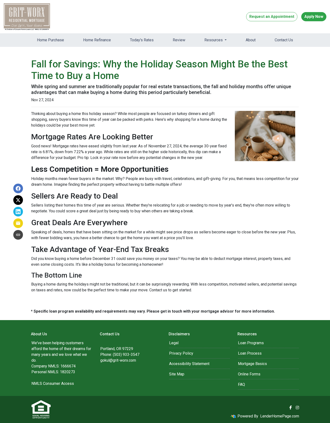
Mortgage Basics (252, 363)
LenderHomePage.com (279, 416)
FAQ (241, 384)
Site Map (176, 374)
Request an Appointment (271, 16)
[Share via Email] (18, 223)
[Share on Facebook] (18, 188)
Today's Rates (142, 40)
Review (179, 40)
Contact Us (284, 40)
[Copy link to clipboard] (18, 235)
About (251, 40)
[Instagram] (297, 407)
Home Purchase (50, 40)
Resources (214, 40)
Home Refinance (97, 40)
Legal (174, 343)
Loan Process (250, 353)
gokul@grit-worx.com (118, 360)
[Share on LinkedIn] (18, 211)
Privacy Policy (181, 353)
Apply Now (313, 16)
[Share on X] (18, 200)
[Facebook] (290, 407)
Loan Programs (251, 343)
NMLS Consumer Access (52, 383)
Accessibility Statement (189, 363)
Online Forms (249, 374)
